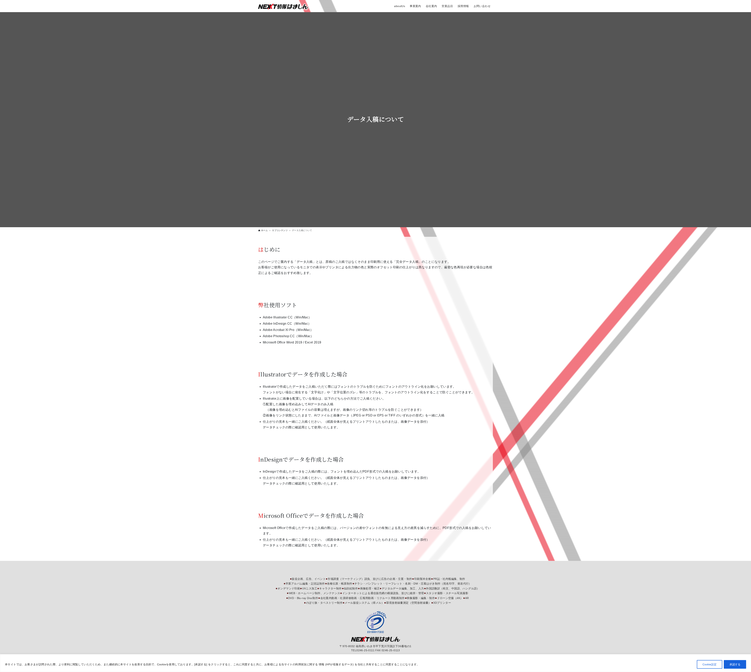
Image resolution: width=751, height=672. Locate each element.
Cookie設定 (709, 664)
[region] (375, 663)
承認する (734, 664)
